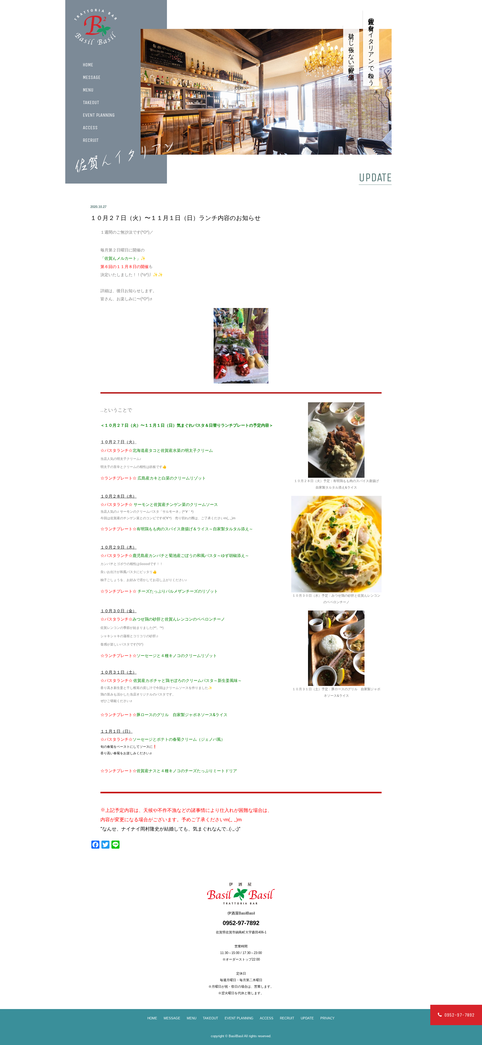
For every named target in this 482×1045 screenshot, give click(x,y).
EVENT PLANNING (99, 115)
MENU (88, 90)
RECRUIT (91, 140)
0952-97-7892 (459, 1015)
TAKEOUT (91, 102)
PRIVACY (327, 1018)
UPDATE (307, 1018)
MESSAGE (91, 77)
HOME (88, 64)
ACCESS (90, 127)
